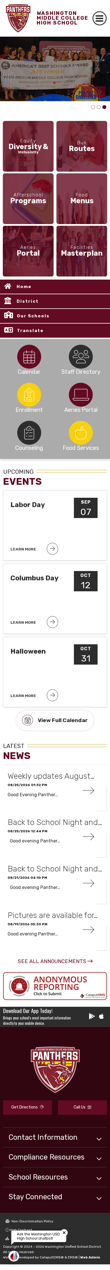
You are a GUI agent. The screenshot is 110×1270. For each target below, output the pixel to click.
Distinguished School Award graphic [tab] (93, 107)
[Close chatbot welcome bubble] (64, 1232)
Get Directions (25, 1107)
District (28, 301)
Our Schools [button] (33, 315)
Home (24, 286)
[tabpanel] (55, 69)
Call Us (80, 1107)
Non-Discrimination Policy (32, 1221)
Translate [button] (30, 330)
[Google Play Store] (92, 1017)
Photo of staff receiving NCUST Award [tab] (104, 107)
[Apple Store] (101, 1017)
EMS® (73, 1257)
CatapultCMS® (52, 1257)
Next (99, 92)
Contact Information (43, 1137)
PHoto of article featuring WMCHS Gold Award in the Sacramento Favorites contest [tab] (99, 107)
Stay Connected (35, 1196)
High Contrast (21, 1230)
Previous (87, 92)
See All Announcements (52, 961)
